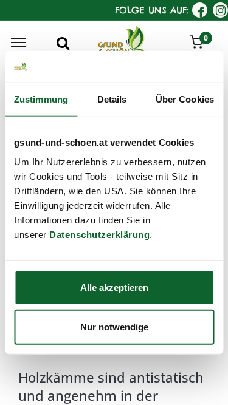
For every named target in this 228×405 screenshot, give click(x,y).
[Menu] (18, 42)
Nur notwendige (114, 327)
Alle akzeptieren (114, 287)
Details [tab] (112, 99)
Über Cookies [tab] (185, 99)
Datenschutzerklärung (99, 234)
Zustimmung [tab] (41, 99)
